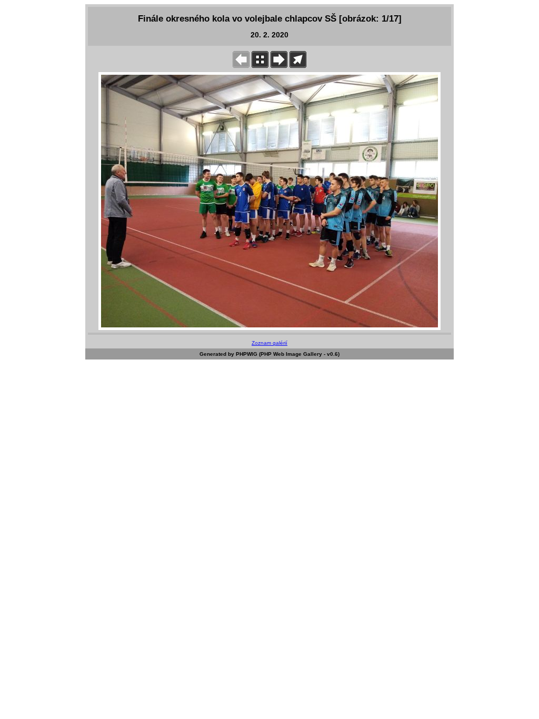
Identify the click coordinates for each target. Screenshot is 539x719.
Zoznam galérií (269, 343)
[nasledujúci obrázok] (279, 65)
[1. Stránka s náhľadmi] (260, 65)
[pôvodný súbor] (298, 65)
